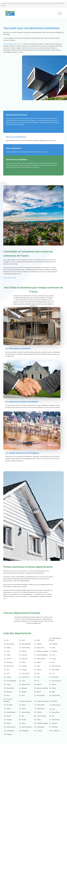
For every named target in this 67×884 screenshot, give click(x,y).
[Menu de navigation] (60, 13)
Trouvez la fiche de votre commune (12, 44)
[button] (9, 277)
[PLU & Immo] (10, 13)
